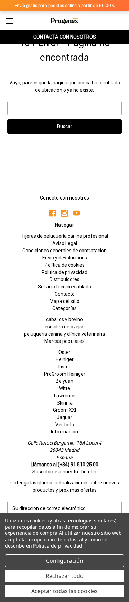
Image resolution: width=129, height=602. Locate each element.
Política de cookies (65, 265)
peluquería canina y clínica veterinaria (64, 334)
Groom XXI (64, 410)
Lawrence (64, 395)
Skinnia (65, 403)
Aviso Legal (64, 243)
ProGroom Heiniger (64, 374)
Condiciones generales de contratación (64, 250)
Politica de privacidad (64, 272)
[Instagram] (64, 213)
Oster (64, 352)
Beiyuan (64, 381)
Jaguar (64, 417)
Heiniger (65, 359)
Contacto (65, 294)
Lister (64, 366)
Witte (64, 388)
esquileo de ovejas (65, 326)
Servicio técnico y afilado (64, 286)
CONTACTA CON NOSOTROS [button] (64, 37)
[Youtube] (76, 213)
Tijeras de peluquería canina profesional (64, 236)
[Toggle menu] (9, 20)
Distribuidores (64, 279)
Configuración (64, 560)
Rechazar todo (65, 576)
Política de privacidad (57, 545)
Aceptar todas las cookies (64, 591)
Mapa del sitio (64, 301)
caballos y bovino (64, 319)
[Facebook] (52, 213)
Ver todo (64, 424)
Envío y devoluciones (64, 258)
